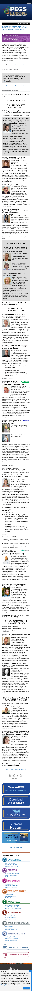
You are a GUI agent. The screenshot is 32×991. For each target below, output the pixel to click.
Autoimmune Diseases (11, 875)
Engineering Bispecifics (11, 887)
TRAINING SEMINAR (13, 29)
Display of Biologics (10, 863)
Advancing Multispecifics (11, 885)
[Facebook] (14, 775)
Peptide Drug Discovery (11, 940)
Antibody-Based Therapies (12, 873)
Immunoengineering (10, 896)
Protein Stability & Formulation (13, 908)
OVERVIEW (5, 26)
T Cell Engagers (9, 894)
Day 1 (7, 65)
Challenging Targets (10, 876)
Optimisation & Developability (12, 905)
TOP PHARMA (12, 27)
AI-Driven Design (9, 926)
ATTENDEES (19, 27)
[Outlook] (10, 775)
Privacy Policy (4, 985)
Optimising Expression (11, 917)
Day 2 (12, 65)
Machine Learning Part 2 (11, 866)
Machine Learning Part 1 (11, 928)
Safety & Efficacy (9, 884)
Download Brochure (20, 65)
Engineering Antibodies (11, 864)
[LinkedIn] (18, 775)
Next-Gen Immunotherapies (12, 897)
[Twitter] (21, 775)
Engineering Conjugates (11, 938)
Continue (26, 988)
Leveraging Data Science (11, 915)
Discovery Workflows (10, 919)
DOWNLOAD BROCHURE (14, 26)
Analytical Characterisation (12, 906)
